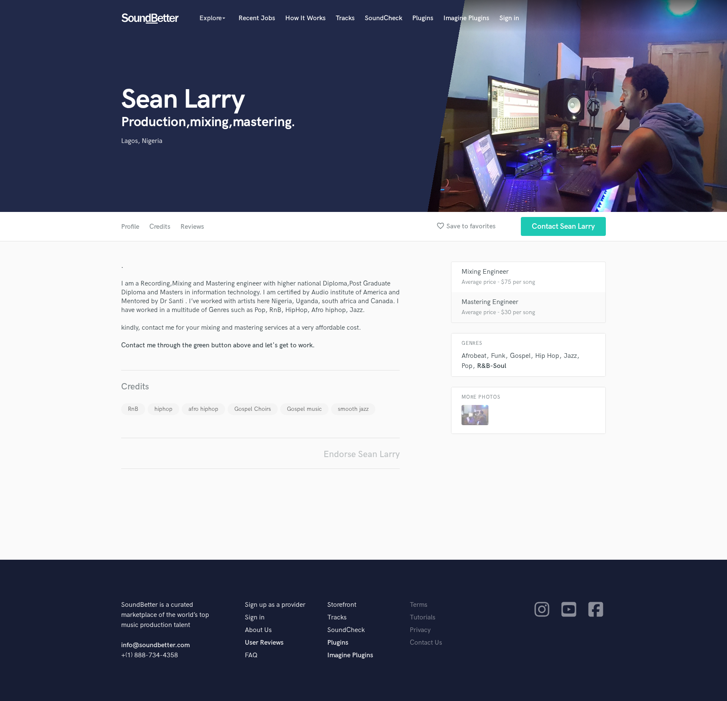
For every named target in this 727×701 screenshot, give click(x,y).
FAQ (251, 655)
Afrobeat (474, 356)
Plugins (422, 18)
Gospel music (304, 409)
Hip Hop (547, 356)
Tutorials (422, 618)
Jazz (570, 356)
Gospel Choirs (252, 409)
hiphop (163, 409)
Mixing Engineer (485, 272)
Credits (159, 227)
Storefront (341, 605)
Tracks (345, 18)
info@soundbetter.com (155, 645)
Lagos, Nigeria (141, 141)
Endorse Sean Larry (362, 454)
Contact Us (426, 643)
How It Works (305, 18)
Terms (418, 605)
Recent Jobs (257, 18)
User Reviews (264, 643)
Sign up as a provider (275, 605)
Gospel (520, 356)
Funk (498, 356)
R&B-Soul (491, 366)
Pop (467, 366)
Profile (130, 227)
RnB (133, 409)
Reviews (192, 227)
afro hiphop (203, 409)
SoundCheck (383, 18)
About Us (258, 630)
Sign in (509, 18)
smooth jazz (353, 409)
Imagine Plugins (466, 18)
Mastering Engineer (490, 302)
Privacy (420, 630)
